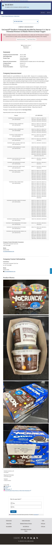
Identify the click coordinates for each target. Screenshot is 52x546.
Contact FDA (16, 537)
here (28, 7)
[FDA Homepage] (2, 12)
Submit (13, 511)
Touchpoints (36, 514)
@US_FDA (7, 486)
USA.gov (43, 526)
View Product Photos (31, 39)
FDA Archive (9, 520)
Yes (14, 503)
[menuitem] (26, 472)
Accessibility (9, 526)
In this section (18, 21)
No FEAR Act (26, 526)
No (13, 507)
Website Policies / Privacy (26, 523)
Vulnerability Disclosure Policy (26, 530)
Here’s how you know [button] (24, 0)
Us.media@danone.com (8, 251)
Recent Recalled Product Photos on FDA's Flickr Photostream (17, 490)
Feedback (50, 271)
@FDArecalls (7, 489)
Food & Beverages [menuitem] (7, 476)
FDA (6, 487)
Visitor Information (26, 520)
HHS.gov (43, 523)
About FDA (8, 523)
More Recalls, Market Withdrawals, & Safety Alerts (26, 46)
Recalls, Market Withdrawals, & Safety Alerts (10, 16)
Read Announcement (21, 39)
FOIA (43, 520)
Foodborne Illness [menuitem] (7, 480)
